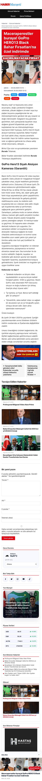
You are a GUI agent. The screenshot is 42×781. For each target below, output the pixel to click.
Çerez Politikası (25, 16)
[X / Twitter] (11, 579)
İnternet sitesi (7, 518)
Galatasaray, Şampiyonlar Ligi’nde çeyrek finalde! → (32, 370)
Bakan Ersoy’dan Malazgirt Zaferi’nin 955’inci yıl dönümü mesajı (20, 662)
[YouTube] (23, 579)
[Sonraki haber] (35, 594)
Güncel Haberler (14, 11)
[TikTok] (29, 579)
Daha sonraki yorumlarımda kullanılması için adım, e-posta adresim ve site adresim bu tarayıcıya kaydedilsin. (19, 531)
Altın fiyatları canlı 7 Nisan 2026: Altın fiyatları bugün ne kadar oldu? (20, 674)
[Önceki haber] (31, 594)
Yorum (5, 480)
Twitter (14, 94)
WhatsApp (32, 94)
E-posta (5, 509)
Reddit (7, 98)
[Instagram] (17, 579)
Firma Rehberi (29, 11)
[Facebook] (5, 579)
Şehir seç (9, 560)
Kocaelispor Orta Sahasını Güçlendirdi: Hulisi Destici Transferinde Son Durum (19, 666)
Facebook (23, 94)
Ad (3, 500)
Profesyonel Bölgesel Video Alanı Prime (18, 658)
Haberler (4, 23)
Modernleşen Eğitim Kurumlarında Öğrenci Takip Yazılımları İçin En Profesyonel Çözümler (21, 670)
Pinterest (15, 98)
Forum (13, 16)
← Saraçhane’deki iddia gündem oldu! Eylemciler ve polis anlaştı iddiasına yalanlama (12, 370)
